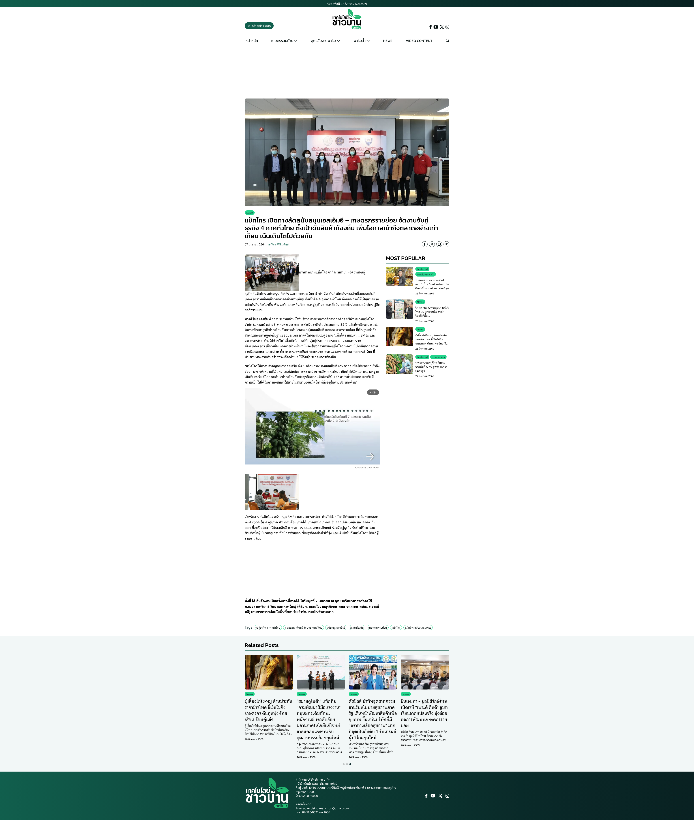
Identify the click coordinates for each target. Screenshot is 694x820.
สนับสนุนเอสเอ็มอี (336, 627)
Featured (422, 269)
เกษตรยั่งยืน (438, 357)
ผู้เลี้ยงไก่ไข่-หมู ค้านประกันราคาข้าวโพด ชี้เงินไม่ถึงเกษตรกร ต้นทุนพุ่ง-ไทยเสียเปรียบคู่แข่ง (431, 341)
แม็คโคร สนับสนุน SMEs (418, 627)
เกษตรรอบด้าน (282, 40)
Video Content (419, 40)
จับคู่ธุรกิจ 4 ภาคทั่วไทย (267, 627)
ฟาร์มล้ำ (360, 40)
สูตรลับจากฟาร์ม (323, 40)
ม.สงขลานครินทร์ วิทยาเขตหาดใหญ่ (303, 627)
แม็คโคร (396, 627)
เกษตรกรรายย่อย (377, 627)
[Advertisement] (347, 71)
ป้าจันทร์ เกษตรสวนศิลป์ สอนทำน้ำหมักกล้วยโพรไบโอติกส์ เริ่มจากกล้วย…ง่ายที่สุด (432, 284)
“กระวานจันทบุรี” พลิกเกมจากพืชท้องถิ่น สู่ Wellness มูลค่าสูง (431, 366)
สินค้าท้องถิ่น (357, 627)
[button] (344, 764)
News (387, 40)
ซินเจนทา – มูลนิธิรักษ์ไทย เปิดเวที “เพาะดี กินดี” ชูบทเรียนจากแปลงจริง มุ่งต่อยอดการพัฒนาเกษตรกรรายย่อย (424, 712)
